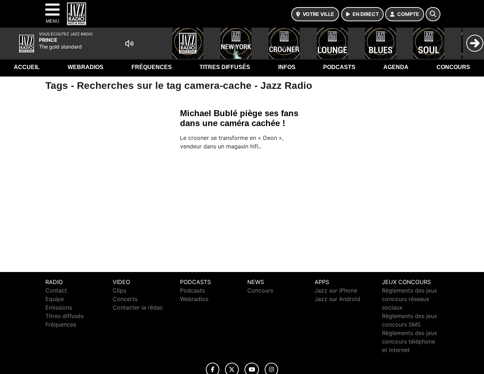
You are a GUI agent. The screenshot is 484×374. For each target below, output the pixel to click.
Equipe (54, 298)
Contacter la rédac (138, 307)
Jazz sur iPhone (336, 290)
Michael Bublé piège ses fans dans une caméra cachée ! (239, 118)
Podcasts (339, 67)
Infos (287, 67)
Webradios (85, 67)
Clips (119, 290)
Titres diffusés (224, 67)
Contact (56, 290)
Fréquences (151, 67)
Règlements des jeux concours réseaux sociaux (409, 299)
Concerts (125, 298)
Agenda (396, 67)
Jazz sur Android (337, 298)
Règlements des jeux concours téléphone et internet (409, 341)
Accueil (27, 67)
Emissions (58, 307)
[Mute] (129, 43)
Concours (453, 67)
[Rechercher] (433, 14)
